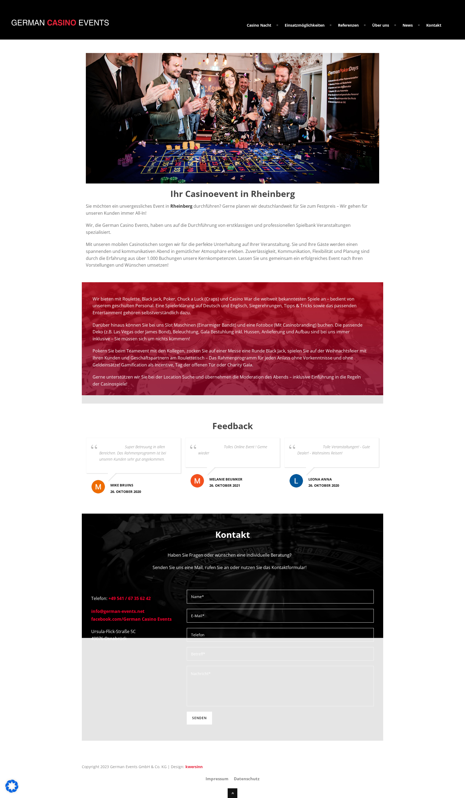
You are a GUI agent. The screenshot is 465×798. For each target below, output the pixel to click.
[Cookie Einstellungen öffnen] (11, 791)
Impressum (217, 778)
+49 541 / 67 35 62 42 (129, 598)
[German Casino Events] (60, 22)
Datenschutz (246, 778)
